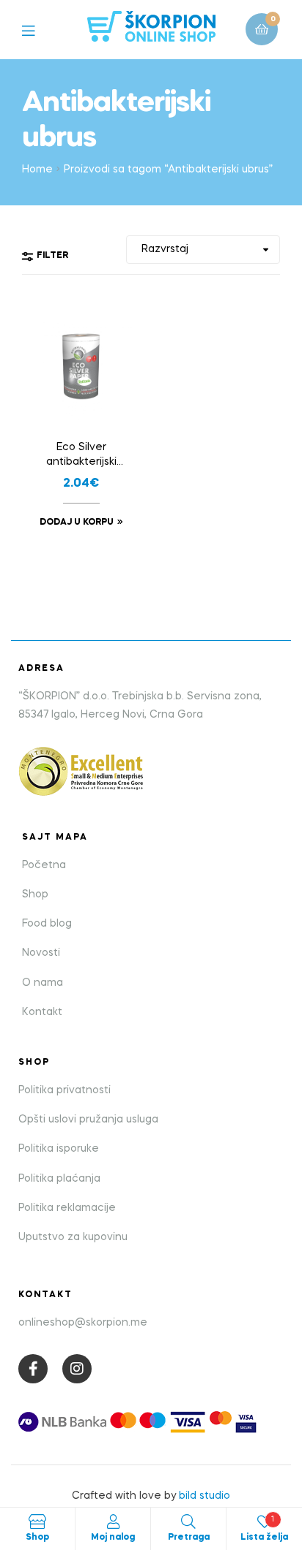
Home (37, 169)
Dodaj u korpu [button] (77, 522)
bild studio (204, 1496)
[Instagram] (77, 1368)
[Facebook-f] (33, 1368)
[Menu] (39, 29)
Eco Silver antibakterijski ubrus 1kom (81, 456)
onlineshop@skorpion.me (82, 1323)
